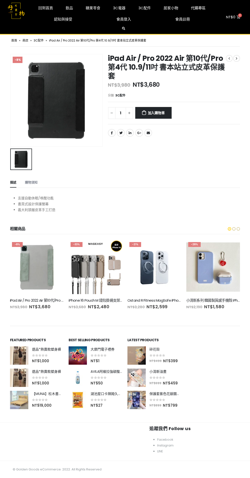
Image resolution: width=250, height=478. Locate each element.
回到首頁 (45, 8)
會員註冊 (182, 19)
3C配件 (144, 8)
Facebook (112, 133)
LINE (160, 451)
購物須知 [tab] (31, 182)
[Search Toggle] (123, 29)
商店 (25, 40)
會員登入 (123, 19)
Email (148, 133)
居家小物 (171, 8)
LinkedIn (130, 133)
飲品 (69, 8)
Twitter (121, 133)
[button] (229, 229)
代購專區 (198, 8)
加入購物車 (156, 112)
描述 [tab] (13, 182)
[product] (19, 355)
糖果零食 (93, 8)
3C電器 (119, 8)
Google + (139, 133)
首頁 (14, 40)
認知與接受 (63, 19)
